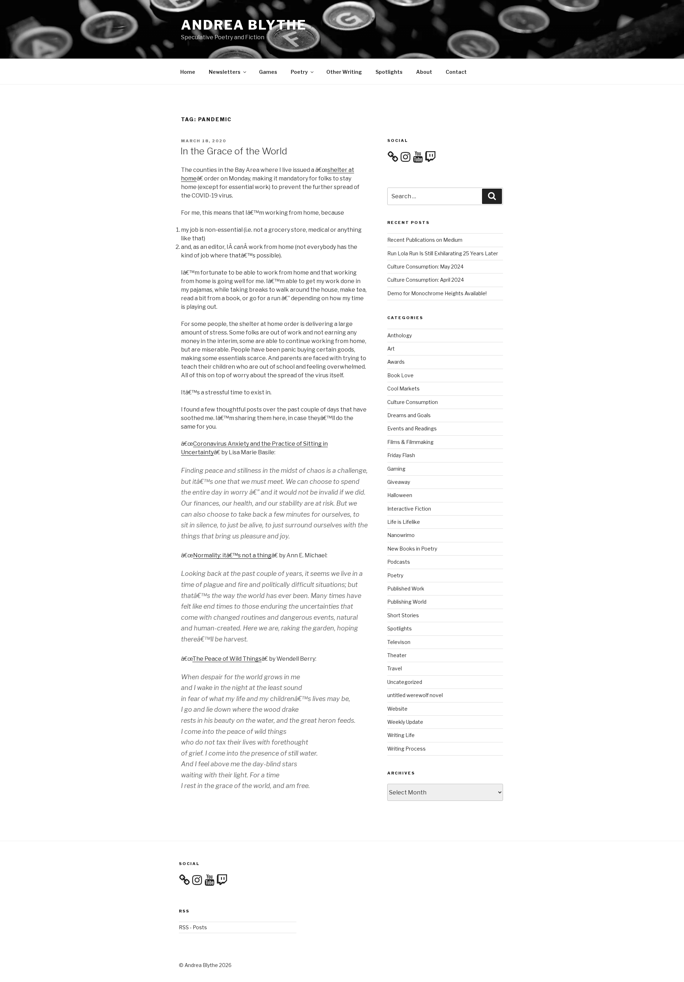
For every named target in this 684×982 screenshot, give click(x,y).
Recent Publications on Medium (424, 240)
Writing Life (401, 735)
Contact (456, 72)
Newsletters (224, 72)
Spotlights (389, 72)
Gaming (396, 469)
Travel (394, 668)
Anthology (399, 335)
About (424, 72)
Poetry (299, 72)
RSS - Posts (193, 927)
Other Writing (344, 72)
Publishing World (406, 602)
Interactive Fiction (409, 509)
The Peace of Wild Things (226, 658)
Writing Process (406, 749)
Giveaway (398, 482)
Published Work (405, 588)
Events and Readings (412, 428)
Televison (398, 642)
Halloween (399, 495)
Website (397, 709)
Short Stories (403, 615)
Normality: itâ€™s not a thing (232, 555)
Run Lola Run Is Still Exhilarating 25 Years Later (442, 253)
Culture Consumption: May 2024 (425, 267)
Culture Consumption (412, 402)
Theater (396, 655)
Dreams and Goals (409, 415)
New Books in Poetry (412, 549)
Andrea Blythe (243, 25)
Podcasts (398, 562)
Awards (396, 362)
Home (187, 72)
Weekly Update (405, 722)
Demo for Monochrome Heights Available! (437, 293)
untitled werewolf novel (415, 695)
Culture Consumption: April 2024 (425, 280)
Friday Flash (401, 455)
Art (391, 349)
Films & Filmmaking (410, 442)
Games (268, 72)
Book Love (400, 375)
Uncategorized (404, 682)
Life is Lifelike (403, 522)
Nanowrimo (401, 535)
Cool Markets (403, 388)
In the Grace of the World (233, 151)
